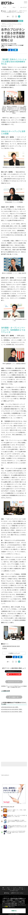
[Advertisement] (14, 726)
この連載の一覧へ (14, 697)
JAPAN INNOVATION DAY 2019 (9, 21)
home (4, 11)
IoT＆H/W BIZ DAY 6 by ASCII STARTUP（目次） (11, 709)
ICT (23, 7)
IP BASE (4, 648)
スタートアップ (14, 7)
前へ (8, 16)
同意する (14, 910)
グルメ (4, 7)
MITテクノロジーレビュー (18, 893)
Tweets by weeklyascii (5, 775)
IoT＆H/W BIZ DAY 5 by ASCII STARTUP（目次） (11, 711)
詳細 (6, 906)
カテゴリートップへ (15, 681)
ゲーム (3, 889)
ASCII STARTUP (15, 45)
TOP (3, 887)
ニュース (14, 887)
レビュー (8, 887)
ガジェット (21, 887)
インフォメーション (14, 890)
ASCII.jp (7, 893)
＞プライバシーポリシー (14, 914)
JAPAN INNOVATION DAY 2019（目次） (10, 707)
